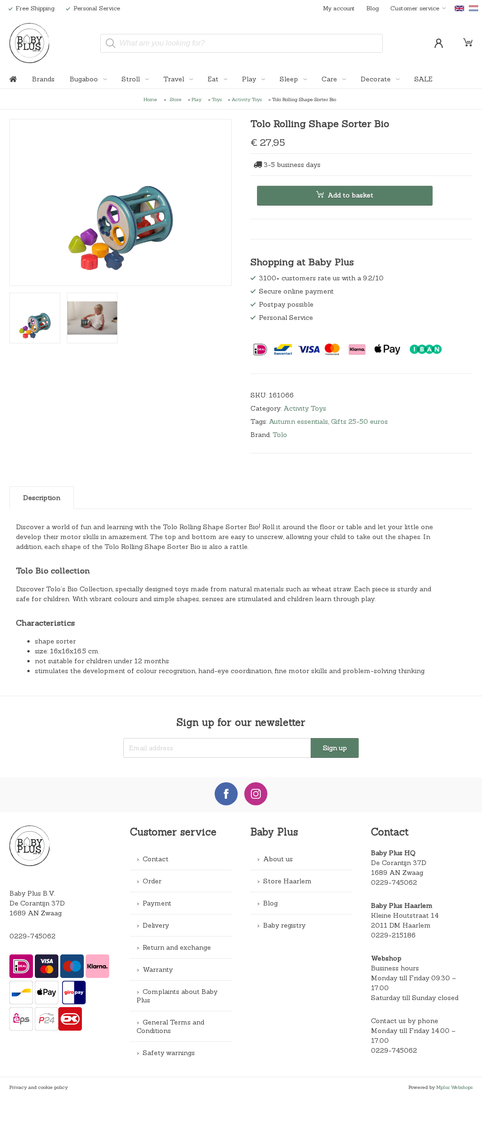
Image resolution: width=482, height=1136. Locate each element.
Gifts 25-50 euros (359, 421)
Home (150, 99)
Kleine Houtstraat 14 (405, 915)
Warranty (158, 969)
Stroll (131, 79)
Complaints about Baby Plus (177, 995)
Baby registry (284, 925)
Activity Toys (247, 99)
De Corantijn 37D (398, 862)
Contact (156, 859)
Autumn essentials (298, 421)
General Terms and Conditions (170, 1026)
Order (152, 881)
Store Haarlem (287, 881)
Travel (174, 79)
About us (278, 859)
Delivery (156, 925)
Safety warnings (169, 1053)
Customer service (414, 8)
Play (250, 79)
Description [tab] (41, 497)
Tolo (280, 434)
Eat (214, 79)
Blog (372, 8)
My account (339, 8)
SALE (423, 79)
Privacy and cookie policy (38, 1087)
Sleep (290, 79)
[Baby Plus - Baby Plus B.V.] (29, 43)
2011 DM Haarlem (401, 925)
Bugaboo (85, 79)
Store (176, 99)
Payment (157, 903)
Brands (43, 79)
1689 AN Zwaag (397, 872)
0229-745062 (32, 936)
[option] (120, 202)
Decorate (377, 79)
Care (330, 79)
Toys (217, 99)
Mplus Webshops (454, 1087)
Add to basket (350, 195)
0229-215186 (393, 935)
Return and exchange (177, 947)
